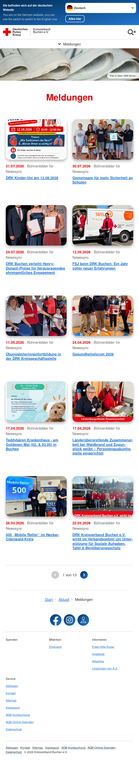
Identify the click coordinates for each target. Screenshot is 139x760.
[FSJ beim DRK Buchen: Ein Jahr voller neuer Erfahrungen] (102, 225)
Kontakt (11, 693)
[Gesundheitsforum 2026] (102, 316)
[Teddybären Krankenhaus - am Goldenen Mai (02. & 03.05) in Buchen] (36, 401)
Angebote (98, 654)
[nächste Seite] (84, 575)
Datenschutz (14, 729)
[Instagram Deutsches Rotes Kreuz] (69, 620)
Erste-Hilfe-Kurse (103, 647)
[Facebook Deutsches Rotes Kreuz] (56, 620)
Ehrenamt (55, 647)
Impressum (13, 708)
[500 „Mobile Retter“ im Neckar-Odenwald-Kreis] (36, 496)
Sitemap (11, 700)
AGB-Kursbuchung (18, 715)
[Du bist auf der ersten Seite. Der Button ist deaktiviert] (55, 575)
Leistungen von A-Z (104, 668)
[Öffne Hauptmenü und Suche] (131, 32)
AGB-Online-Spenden (20, 722)
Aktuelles (98, 661)
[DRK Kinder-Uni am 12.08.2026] (36, 139)
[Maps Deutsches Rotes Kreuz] (83, 620)
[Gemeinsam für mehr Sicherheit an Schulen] (102, 139)
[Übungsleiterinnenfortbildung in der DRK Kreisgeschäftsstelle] (36, 316)
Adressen (12, 686)
